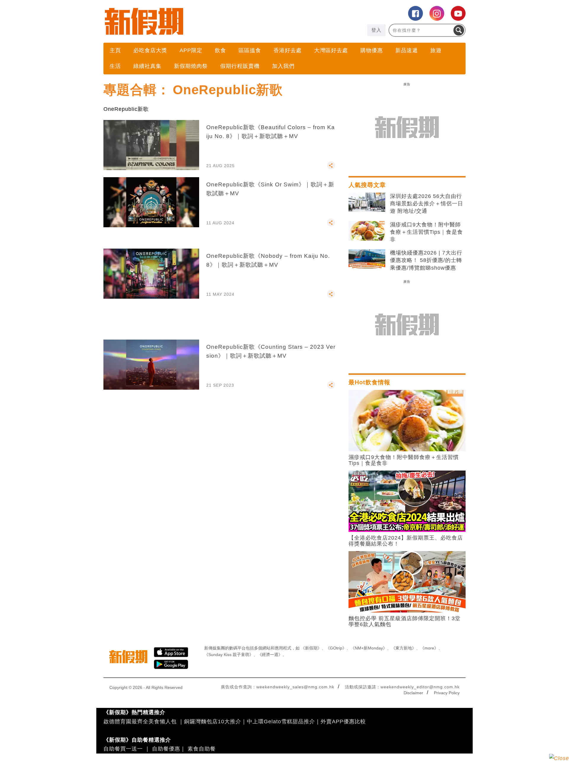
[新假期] (193, 21)
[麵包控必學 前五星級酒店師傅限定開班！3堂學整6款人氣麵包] (407, 581)
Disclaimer (413, 692)
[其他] (331, 168)
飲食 (220, 50)
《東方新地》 (403, 648)
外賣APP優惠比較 (343, 721)
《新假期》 (311, 648)
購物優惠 (371, 50)
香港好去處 (288, 50)
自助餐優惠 (166, 749)
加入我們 (283, 66)
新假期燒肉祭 (191, 66)
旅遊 (436, 50)
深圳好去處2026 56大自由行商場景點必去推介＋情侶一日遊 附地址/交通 (426, 203)
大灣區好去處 (331, 50)
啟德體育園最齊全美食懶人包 (140, 721)
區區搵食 (250, 50)
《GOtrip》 (336, 648)
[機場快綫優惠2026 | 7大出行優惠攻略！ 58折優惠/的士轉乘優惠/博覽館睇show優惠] (367, 259)
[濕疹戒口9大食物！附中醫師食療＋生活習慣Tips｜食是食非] (367, 231)
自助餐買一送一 (123, 749)
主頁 (115, 50)
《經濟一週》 (270, 654)
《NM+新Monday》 (369, 648)
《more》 (429, 648)
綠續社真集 (147, 66)
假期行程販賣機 (240, 66)
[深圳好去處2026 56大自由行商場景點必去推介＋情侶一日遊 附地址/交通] (367, 202)
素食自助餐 (202, 749)
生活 (115, 66)
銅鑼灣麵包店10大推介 (212, 721)
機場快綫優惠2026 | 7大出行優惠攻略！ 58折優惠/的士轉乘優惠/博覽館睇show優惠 (426, 260)
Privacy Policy (447, 692)
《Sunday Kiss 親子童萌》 (228, 654)
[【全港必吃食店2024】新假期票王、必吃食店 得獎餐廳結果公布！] (407, 501)
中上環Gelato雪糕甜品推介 (281, 721)
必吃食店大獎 (150, 50)
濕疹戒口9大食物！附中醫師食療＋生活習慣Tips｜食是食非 (426, 232)
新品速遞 (406, 50)
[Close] (559, 758)
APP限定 (191, 50)
